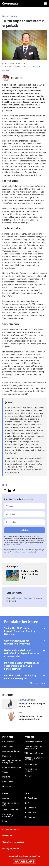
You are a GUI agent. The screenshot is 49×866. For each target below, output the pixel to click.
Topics (5, 772)
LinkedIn (32, 808)
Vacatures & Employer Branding (34, 759)
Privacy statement (10, 848)
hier (16, 552)
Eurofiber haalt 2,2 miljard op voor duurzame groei (20, 677)
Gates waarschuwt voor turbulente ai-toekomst (17, 642)
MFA (20, 712)
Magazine (6, 756)
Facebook (32, 798)
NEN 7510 (6, 786)
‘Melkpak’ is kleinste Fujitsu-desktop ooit (32, 705)
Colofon (6, 798)
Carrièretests (8, 742)
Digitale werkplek (27, 700)
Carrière (13, 16)
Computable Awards (11, 751)
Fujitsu (6, 70)
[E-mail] (5, 490)
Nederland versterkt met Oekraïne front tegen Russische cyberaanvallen (21, 653)
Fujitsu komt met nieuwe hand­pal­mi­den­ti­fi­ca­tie (30, 717)
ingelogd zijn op (21, 598)
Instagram (32, 817)
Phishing (6, 777)
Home (5, 16)
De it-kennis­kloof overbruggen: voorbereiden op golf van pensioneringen (21, 665)
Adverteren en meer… (33, 742)
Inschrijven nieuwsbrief (7, 815)
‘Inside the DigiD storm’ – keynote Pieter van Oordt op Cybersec (20, 631)
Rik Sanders (16, 78)
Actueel (26, 67)
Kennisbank (7, 746)
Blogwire (28, 776)
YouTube (32, 812)
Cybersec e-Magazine (11, 767)
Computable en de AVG (10, 804)
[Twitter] (14, 490)
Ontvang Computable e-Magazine (11, 762)
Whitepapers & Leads (33, 753)
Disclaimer (7, 835)
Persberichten (30, 764)
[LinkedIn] (9, 490)
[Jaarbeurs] (24, 860)
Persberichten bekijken (30, 770)
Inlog (4, 821)
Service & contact (10, 809)
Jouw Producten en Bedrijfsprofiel (33, 747)
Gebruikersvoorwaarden (13, 842)
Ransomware (8, 781)
